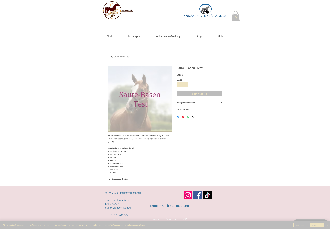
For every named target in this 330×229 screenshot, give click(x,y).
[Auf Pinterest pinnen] (183, 116)
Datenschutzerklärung (136, 225)
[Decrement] (178, 84)
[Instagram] (188, 195)
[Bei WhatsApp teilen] (188, 116)
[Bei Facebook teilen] (178, 116)
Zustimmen (317, 225)
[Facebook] (197, 195)
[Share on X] (193, 116)
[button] (235, 16)
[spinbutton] (182, 84)
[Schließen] (326, 225)
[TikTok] (207, 195)
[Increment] (186, 84)
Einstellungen (301, 225)
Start (110, 56)
